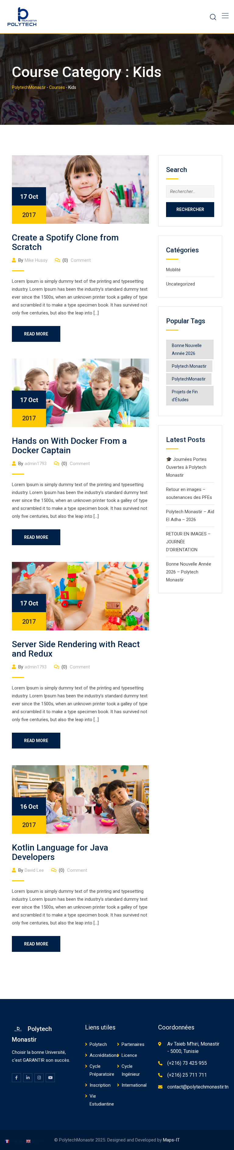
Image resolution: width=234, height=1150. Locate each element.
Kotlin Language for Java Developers (60, 852)
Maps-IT (171, 1140)
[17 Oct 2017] (80, 189)
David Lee (34, 870)
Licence (129, 1055)
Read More (36, 333)
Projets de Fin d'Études (185, 395)
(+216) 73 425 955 (187, 1063)
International (134, 1085)
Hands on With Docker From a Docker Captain (69, 445)
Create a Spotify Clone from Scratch (65, 242)
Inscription (100, 1085)
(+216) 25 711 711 (187, 1075)
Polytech (98, 1044)
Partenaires (133, 1044)
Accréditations (104, 1055)
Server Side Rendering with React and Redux (76, 649)
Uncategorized (180, 284)
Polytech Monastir (189, 366)
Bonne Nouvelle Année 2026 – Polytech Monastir (188, 572)
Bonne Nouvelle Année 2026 (187, 349)
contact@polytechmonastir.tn (198, 1087)
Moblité (173, 269)
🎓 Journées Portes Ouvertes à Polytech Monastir (186, 467)
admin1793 (36, 463)
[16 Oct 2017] (80, 799)
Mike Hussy (36, 260)
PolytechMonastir (189, 379)
